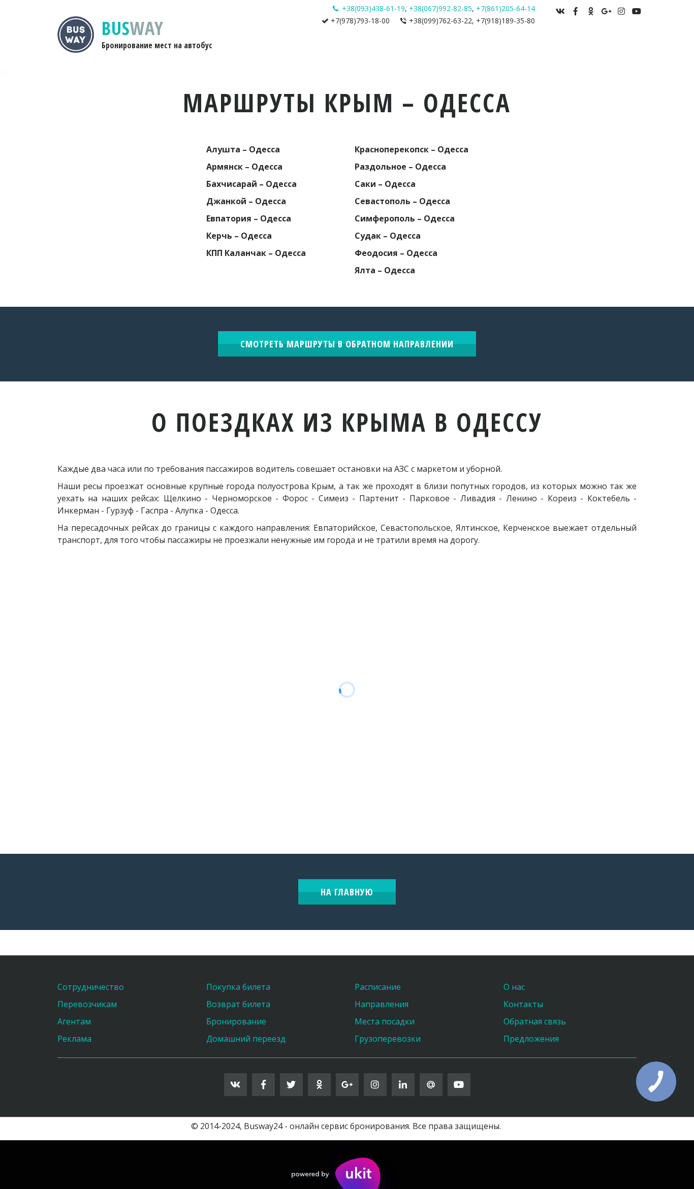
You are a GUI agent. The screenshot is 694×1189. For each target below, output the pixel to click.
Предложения (531, 1038)
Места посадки (385, 1021)
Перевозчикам (87, 1004)
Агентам (74, 1021)
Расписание (378, 986)
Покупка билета (238, 986)
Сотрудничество (90, 986)
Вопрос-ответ (519, 49)
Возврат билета (238, 1004)
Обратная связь (534, 1021)
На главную (347, 892)
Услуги (462, 49)
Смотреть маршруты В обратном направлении (347, 344)
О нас (514, 986)
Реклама (74, 1038)
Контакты (582, 49)
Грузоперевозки (388, 1038)
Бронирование (236, 1021)
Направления (407, 49)
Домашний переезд (246, 1038)
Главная (355, 49)
